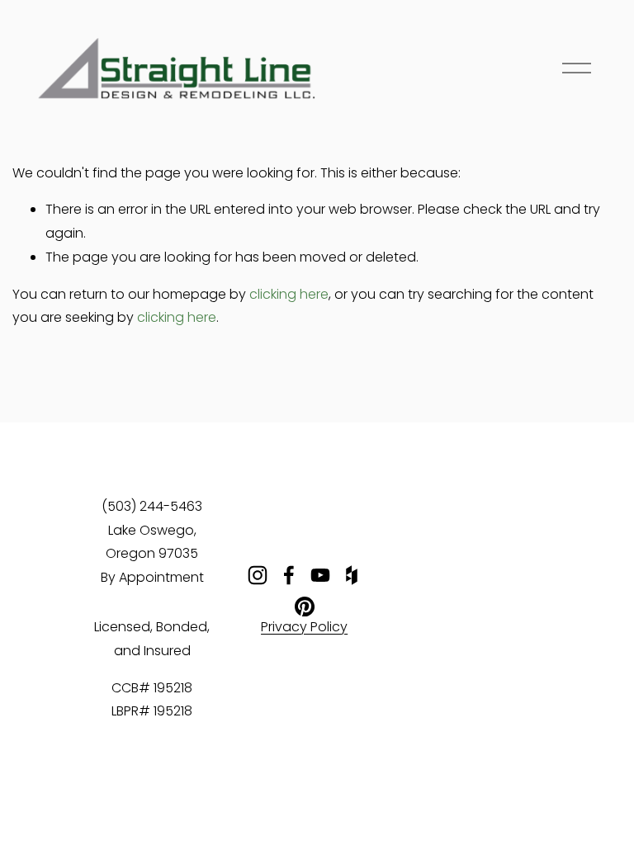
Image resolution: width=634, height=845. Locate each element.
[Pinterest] (305, 606)
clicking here (289, 295)
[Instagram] (257, 575)
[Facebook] (289, 575)
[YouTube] (320, 575)
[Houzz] (352, 575)
